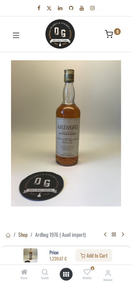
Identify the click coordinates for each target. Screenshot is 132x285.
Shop (22, 234)
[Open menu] (66, 274)
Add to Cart (96, 255)
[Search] (44, 272)
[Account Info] (107, 272)
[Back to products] (114, 234)
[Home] (24, 272)
